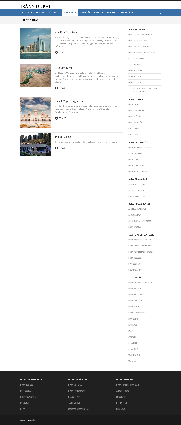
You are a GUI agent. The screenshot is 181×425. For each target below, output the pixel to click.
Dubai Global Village (137, 40)
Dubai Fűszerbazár (76, 391)
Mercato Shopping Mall (78, 409)
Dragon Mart (74, 397)
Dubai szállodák (135, 301)
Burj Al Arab (134, 128)
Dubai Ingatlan (134, 289)
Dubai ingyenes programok (140, 34)
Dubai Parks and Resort (138, 46)
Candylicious (74, 403)
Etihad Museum (135, 153)
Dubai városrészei (136, 313)
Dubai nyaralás (135, 122)
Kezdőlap (27, 12)
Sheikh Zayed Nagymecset (69, 101)
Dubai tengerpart (136, 110)
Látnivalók (54, 12)
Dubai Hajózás (63, 136)
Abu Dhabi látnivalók (67, 32)
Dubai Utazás (134, 307)
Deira (22, 409)
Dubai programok (136, 295)
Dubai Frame (133, 159)
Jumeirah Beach (123, 391)
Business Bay (134, 264)
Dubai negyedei (135, 258)
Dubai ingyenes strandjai (139, 240)
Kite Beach (121, 397)
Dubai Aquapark (135, 71)
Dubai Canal (133, 104)
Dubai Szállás (127, 12)
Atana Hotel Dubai (136, 184)
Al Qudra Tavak (64, 67)
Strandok (132, 343)
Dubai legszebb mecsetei (139, 165)
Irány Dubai (35, 6)
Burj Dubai (133, 134)
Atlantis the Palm (136, 190)
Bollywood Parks (136, 59)
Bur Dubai (24, 403)
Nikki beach (121, 409)
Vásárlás (85, 12)
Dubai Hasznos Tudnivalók (140, 283)
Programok (70, 12)
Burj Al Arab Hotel (136, 196)
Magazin (132, 337)
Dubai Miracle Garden (138, 171)
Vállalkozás (134, 355)
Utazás (40, 12)
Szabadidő (133, 349)
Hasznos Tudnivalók (105, 12)
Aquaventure (134, 65)
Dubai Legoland (135, 83)
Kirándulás (133, 319)
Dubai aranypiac (75, 385)
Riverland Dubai (135, 77)
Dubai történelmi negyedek (140, 252)
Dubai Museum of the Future (141, 147)
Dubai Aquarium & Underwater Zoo (143, 52)
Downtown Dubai (136, 270)
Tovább (62, 52)
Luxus (131, 331)
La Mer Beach (122, 403)
